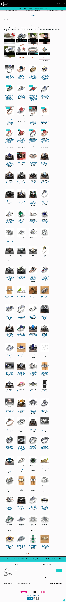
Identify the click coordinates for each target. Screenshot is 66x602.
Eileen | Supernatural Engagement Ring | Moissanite (9, 182)
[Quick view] (12, 66)
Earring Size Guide (7, 568)
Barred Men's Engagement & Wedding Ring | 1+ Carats (21, 429)
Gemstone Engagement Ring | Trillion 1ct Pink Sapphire (21, 391)
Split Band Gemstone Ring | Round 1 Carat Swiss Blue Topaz (33, 335)
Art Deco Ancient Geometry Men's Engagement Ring (45, 429)
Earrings (19, 8)
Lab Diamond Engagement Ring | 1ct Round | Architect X (21, 96)
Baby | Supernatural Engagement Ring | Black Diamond (9, 201)
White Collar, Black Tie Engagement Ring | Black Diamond (33, 429)
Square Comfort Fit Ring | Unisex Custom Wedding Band (21, 297)
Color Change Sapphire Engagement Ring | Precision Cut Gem (10, 257)
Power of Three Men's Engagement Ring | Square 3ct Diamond (10, 447)
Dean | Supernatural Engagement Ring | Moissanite (21, 201)
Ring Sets (44, 57)
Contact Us (6, 565)
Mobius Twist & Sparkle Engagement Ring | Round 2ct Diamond (45, 410)
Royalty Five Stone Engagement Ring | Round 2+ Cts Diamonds (45, 447)
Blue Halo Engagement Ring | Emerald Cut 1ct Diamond (21, 546)
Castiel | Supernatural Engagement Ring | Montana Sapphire (45, 182)
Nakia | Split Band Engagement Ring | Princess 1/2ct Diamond (21, 373)
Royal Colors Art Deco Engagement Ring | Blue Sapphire (9, 546)
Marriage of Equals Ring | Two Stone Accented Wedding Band (33, 488)
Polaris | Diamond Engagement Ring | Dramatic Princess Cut (9, 335)
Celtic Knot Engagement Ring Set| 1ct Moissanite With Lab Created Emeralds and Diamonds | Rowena (9, 97)
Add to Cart (45, 71)
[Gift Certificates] (59, 3)
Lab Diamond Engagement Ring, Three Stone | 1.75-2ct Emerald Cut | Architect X (21, 448)
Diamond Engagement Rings (9, 44)
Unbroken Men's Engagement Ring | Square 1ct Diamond (33, 447)
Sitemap (5, 575)
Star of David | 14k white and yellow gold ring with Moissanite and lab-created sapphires (45, 77)
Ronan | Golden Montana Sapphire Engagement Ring (21, 410)
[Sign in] (61, 3)
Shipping (5, 566)
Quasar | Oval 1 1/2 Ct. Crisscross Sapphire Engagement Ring (45, 221)
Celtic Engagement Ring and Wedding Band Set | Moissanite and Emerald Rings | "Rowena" (33, 202)
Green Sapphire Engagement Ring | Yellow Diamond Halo (44, 257)
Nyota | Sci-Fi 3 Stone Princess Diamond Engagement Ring (33, 373)
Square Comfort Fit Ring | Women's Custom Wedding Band (9, 297)
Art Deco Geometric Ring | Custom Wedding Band (45, 468)
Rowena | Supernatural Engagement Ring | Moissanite (33, 182)
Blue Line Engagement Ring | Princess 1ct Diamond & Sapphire (10, 373)
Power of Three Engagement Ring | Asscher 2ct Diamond (33, 507)
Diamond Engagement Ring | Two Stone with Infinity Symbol (33, 316)
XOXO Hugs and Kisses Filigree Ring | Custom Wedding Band (45, 297)
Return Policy (6, 570)
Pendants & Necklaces (39, 8)
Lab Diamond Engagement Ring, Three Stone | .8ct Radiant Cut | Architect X (33, 278)
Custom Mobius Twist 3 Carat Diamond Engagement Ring (21, 240)
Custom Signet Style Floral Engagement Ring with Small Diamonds (33, 221)
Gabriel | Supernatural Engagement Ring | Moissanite (21, 182)
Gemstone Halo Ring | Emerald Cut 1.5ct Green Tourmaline (33, 468)
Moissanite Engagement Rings (33, 44)
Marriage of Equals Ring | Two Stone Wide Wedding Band (21, 488)
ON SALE (46, 8)
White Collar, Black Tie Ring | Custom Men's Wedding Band (21, 507)
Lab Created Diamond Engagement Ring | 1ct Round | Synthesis (45, 96)
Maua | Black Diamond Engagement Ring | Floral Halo (21, 277)
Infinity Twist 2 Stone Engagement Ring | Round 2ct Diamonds (21, 316)
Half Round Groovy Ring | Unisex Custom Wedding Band (33, 297)
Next (28, 553)
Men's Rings (10, 57)
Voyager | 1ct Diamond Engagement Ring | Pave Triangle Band (10, 221)
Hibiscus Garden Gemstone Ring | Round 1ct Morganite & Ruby (9, 410)
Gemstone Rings (44, 44)
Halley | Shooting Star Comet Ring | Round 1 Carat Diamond (10, 355)
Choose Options (9, 71)
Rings (25, 8)
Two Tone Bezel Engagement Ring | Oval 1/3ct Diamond (33, 391)
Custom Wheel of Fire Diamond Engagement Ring (45, 240)
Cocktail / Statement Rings (21, 57)
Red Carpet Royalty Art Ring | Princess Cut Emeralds (33, 546)
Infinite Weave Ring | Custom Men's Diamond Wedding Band (45, 546)
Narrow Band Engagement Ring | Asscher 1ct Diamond (9, 391)
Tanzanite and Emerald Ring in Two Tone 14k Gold (21, 335)
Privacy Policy (6, 572)
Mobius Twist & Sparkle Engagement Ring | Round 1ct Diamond (9, 429)
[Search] (56, 3)
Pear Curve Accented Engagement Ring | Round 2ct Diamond (44, 373)
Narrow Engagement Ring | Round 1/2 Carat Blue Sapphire (21, 355)
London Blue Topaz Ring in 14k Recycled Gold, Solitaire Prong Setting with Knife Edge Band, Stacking (10, 469)
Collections (31, 8)
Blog (5, 569)
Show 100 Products (17, 60)
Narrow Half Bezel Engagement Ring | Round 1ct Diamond (44, 391)
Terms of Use (6, 571)
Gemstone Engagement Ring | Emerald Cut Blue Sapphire (33, 355)
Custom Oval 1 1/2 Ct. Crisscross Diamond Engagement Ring (9, 240)
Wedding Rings (33, 57)
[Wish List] (58, 3)
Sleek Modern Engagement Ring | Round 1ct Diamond (21, 526)
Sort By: (41, 60)
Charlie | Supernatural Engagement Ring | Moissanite (33, 163)
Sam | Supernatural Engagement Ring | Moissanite (44, 163)
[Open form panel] (64, 600)
